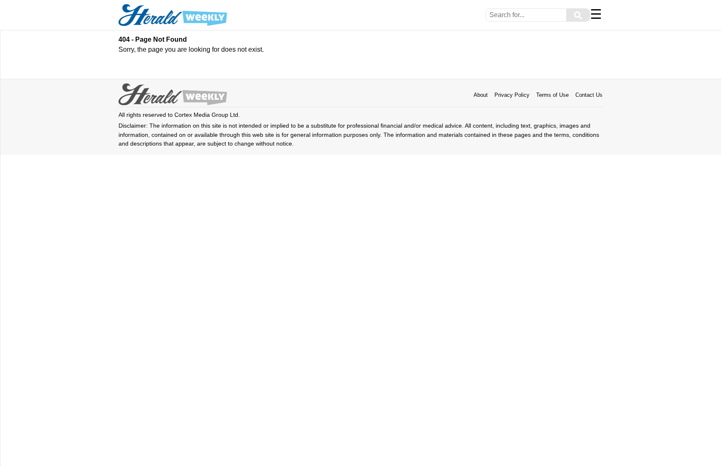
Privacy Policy (511, 95)
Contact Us (589, 95)
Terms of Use (552, 95)
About (481, 95)
